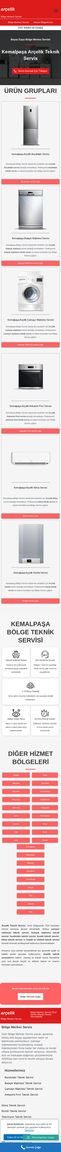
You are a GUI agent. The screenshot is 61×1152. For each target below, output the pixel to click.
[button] (56, 10)
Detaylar (29, 1130)
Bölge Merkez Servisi (11, 16)
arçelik (8, 9)
